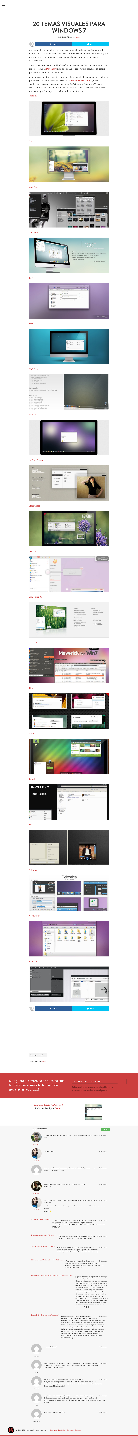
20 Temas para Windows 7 (40, 1219)
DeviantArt (51, 69)
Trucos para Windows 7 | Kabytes (43, 1246)
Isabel (78, 37)
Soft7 (31, 278)
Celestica (33, 870)
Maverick (33, 642)
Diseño (43, 1061)
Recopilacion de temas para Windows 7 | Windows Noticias (52, 1276)
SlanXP (32, 779)
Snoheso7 (33, 961)
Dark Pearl (33, 187)
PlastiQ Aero (34, 916)
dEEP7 (31, 323)
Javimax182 (36, 1193)
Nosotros (53, 1430)
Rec (30, 824)
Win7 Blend (34, 369)
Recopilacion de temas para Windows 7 (45, 1315)
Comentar (105, 1129)
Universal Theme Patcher (80, 80)
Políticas (78, 1430)
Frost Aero (33, 232)
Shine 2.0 (33, 96)
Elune (31, 141)
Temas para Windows (37, 1055)
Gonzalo (36, 1145)
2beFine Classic (36, 460)
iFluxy (31, 688)
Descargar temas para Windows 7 (43, 1235)
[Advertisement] (69, 1031)
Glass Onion (34, 506)
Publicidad (61, 1430)
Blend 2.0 (33, 414)
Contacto (70, 1430)
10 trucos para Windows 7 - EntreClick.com (47, 1260)
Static (31, 733)
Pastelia (32, 551)
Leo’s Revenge (35, 597)
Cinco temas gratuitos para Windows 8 (48, 1105)
